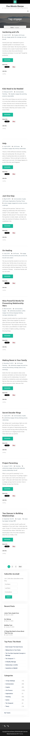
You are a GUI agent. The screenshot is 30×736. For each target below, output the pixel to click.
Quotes (7, 700)
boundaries (5, 148)
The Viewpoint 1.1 (10, 658)
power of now (22, 367)
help (13, 148)
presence (4, 96)
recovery (25, 203)
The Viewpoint (9, 703)
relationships (23, 148)
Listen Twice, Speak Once (11, 613)
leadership (22, 468)
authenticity (12, 310)
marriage (19, 37)
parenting (24, 94)
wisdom (11, 257)
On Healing (7, 250)
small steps (5, 205)
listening (21, 313)
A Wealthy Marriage (10, 662)
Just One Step (8, 196)
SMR (14, 521)
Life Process (21, 35)
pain (19, 255)
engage (8, 37)
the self (4, 39)
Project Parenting (10, 463)
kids (20, 94)
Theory (23, 201)
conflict (23, 310)
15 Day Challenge (10, 680)
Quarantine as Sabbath (11, 668)
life (15, 37)
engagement (15, 203)
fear (8, 313)
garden (12, 37)
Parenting (4, 94)
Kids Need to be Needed (12, 89)
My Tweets (7, 713)
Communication (20, 91)
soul (25, 37)
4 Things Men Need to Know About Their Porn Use (14, 632)
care (5, 37)
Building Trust (8, 625)
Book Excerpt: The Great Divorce (14, 647)
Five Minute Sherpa (15, 6)
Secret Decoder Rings (11, 413)
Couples (16, 35)
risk (26, 255)
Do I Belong (7, 619)
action (5, 203)
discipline (12, 94)
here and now (5, 255)
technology (5, 369)
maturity (16, 255)
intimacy (17, 148)
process (20, 203)
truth (8, 257)
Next (20, 566)
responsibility (10, 96)
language (16, 313)
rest (23, 37)
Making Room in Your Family (14, 360)
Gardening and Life (10, 32)
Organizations (12, 201)
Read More (7, 60)
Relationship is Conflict (11, 665)
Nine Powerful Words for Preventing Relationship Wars (13, 303)
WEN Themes (20, 733)
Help (4, 143)
